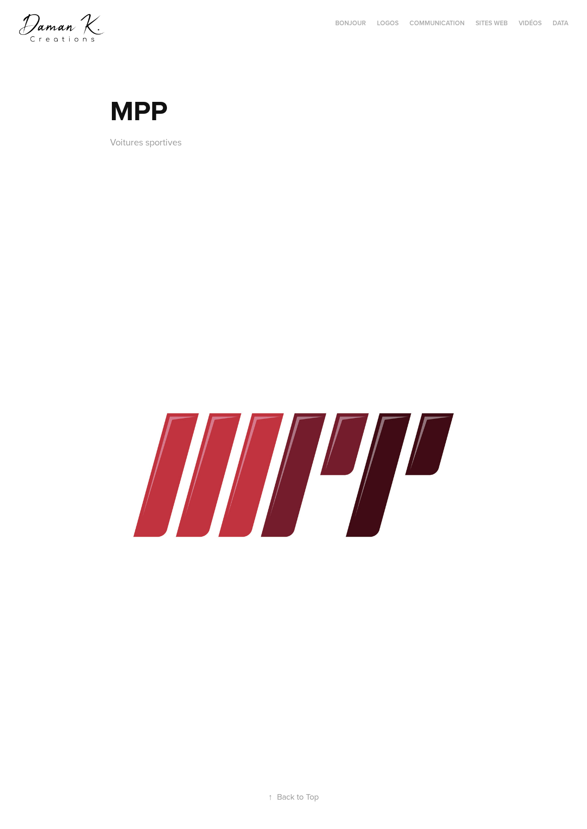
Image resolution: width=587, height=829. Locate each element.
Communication (437, 23)
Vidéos (530, 23)
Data (560, 23)
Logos (388, 23)
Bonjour (350, 23)
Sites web (492, 23)
